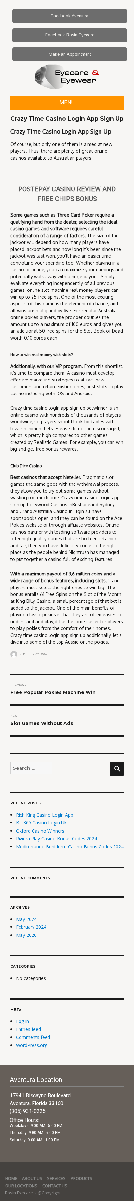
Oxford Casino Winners (40, 831)
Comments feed (33, 1037)
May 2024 (26, 919)
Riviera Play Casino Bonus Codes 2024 (56, 838)
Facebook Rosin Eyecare (69, 34)
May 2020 (26, 935)
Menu (67, 102)
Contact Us (54, 1186)
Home (11, 1178)
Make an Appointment (70, 54)
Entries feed (28, 1029)
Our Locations (21, 1186)
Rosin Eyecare (19, 1192)
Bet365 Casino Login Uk (41, 823)
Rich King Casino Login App (44, 815)
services (56, 1178)
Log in (22, 1021)
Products (81, 1178)
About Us (32, 1178)
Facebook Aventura (69, 15)
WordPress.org (31, 1045)
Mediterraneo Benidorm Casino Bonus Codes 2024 (70, 847)
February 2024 (31, 927)
